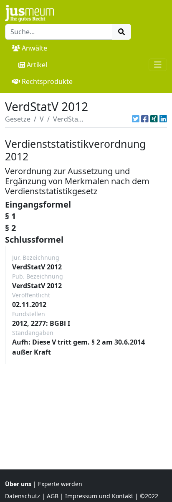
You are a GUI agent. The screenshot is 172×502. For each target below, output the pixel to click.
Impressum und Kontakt (99, 496)
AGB (52, 496)
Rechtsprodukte (47, 81)
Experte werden (60, 484)
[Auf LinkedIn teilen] (163, 119)
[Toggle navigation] (158, 64)
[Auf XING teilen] (154, 119)
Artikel (37, 64)
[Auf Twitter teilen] (135, 119)
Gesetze (17, 119)
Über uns (18, 484)
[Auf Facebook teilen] (145, 119)
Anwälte (34, 48)
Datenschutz (22, 496)
